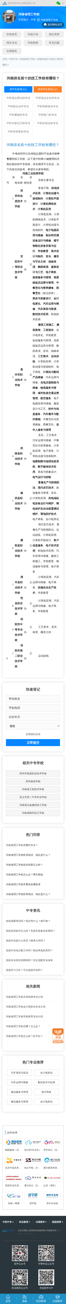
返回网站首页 (55, 24)
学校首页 (12, 34)
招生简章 (54, 34)
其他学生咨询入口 (48, 89)
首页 (4, 59)
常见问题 (54, 42)
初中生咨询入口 (18, 89)
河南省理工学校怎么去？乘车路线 (24, 874)
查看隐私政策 (33, 734)
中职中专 (13, 59)
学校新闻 (33, 42)
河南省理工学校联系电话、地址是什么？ (28, 855)
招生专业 (12, 42)
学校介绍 (33, 34)
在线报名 (12, 50)
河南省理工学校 (27, 59)
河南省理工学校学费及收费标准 (23, 884)
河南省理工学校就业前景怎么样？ (24, 864)
